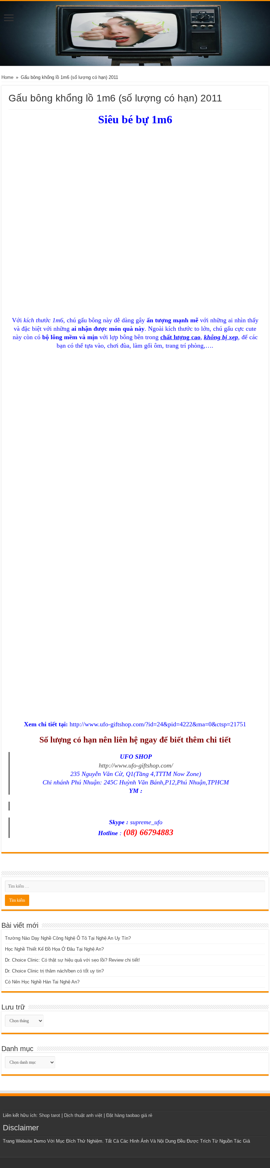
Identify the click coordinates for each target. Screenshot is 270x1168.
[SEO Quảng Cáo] (135, 33)
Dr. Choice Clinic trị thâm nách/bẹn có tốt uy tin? (54, 971)
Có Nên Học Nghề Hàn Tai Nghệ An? (42, 981)
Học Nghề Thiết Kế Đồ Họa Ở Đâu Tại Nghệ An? (54, 949)
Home (7, 77)
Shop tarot (49, 1115)
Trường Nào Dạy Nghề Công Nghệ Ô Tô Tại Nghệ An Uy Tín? (68, 938)
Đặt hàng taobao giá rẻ (129, 1115)
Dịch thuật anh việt (83, 1115)
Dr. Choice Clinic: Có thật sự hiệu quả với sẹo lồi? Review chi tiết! (72, 960)
